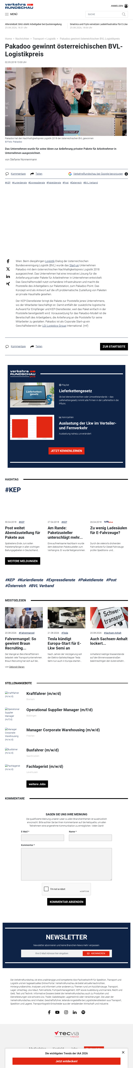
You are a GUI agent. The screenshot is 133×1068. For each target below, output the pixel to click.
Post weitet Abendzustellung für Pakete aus (22, 533)
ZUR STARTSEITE (114, 346)
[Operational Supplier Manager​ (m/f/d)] (13, 714)
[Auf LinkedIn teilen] (8, 276)
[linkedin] (75, 1012)
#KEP (13, 490)
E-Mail (24, 831)
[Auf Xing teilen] (8, 283)
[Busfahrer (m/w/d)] (13, 751)
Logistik (49, 261)
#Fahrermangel (26, 633)
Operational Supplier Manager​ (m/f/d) (59, 710)
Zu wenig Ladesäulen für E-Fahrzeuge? (108, 530)
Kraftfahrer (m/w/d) (43, 693)
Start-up (74, 265)
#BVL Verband (41, 586)
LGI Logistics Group (54, 325)
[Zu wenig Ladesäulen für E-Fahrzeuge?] (109, 507)
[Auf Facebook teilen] (8, 261)
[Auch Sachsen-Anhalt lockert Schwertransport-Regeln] (109, 617)
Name (72, 831)
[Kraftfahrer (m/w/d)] (13, 694)
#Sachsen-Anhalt (112, 633)
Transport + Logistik (44, 38)
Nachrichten (22, 38)
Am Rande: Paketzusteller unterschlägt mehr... (65, 533)
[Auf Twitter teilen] (8, 269)
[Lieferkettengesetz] (32, 395)
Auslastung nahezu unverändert (75, 433)
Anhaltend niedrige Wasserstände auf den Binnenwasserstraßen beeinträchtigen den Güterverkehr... (107, 657)
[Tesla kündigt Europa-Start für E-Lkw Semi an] (66, 617)
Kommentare (18, 173)
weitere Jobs (37, 784)
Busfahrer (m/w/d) (42, 750)
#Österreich (15, 586)
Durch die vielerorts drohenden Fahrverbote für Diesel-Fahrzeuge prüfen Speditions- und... (107, 547)
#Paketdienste (90, 580)
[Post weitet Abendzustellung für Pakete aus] (24, 507)
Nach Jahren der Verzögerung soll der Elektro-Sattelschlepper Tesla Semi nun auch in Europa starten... (65, 657)
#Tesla (64, 633)
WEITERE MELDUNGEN (23, 561)
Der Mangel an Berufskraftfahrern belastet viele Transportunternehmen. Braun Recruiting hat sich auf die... (23, 657)
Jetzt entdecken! (67, 1061)
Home (8, 38)
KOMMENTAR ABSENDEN (66, 902)
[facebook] (49, 1012)
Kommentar (27, 845)
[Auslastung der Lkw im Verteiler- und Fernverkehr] (32, 427)
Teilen (39, 173)
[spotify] (83, 1012)
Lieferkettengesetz (75, 391)
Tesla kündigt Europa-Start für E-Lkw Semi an (64, 644)
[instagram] (66, 1012)
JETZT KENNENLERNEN (66, 450)
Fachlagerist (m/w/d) (44, 766)
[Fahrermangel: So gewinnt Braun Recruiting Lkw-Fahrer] (24, 617)
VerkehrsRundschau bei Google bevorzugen (98, 173)
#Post (111, 580)
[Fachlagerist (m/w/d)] (13, 767)
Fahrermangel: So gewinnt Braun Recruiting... (20, 644)
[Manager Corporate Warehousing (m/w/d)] (13, 734)
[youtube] (57, 1012)
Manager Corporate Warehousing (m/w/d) (63, 730)
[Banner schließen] (122, 1052)
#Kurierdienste (30, 580)
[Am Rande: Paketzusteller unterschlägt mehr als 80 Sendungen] (66, 507)
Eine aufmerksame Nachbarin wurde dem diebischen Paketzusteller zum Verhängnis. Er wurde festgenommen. (66, 547)
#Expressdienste (60, 580)
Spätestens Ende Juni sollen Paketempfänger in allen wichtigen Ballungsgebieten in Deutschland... (22, 547)
